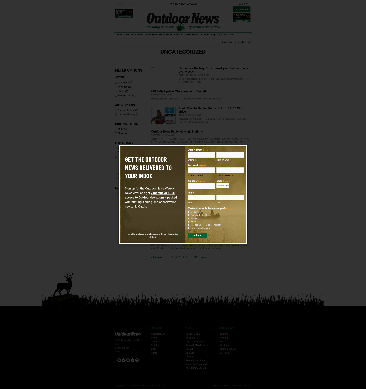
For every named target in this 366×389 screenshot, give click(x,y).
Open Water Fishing (200, 215)
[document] (183, 194)
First (190, 202)
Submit (197, 235)
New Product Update (200, 228)
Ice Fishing (196, 212)
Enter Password (195, 175)
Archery (194, 218)
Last (218, 202)
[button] (243, 148)
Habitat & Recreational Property (206, 225)
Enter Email (193, 160)
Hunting (194, 221)
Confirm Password (225, 175)
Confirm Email (223, 160)
